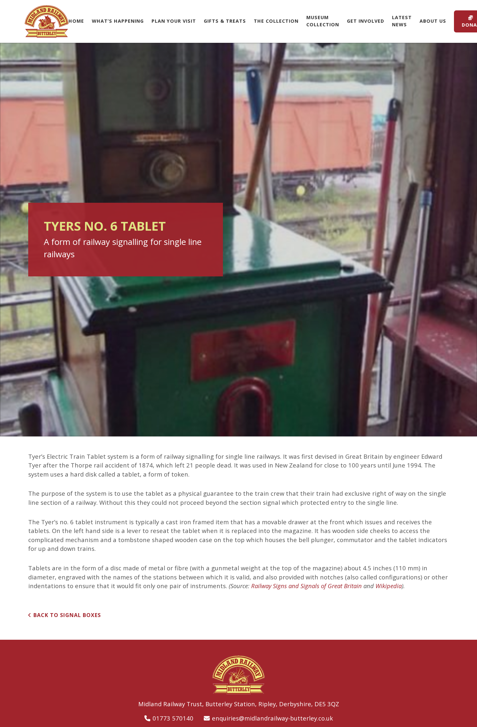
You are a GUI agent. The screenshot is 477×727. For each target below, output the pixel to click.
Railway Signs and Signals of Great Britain (306, 586)
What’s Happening (118, 21)
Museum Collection (322, 21)
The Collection (276, 21)
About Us (433, 21)
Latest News (402, 21)
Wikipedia (388, 586)
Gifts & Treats (225, 21)
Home (76, 21)
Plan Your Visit (174, 21)
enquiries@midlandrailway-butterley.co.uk (272, 718)
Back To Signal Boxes (67, 615)
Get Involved (365, 21)
